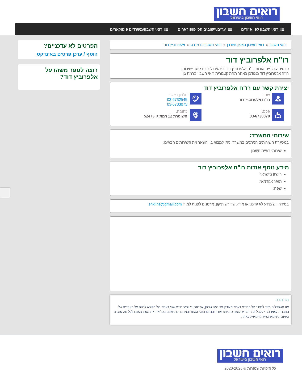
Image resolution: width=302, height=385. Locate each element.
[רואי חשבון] (252, 11)
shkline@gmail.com (165, 204)
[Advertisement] (200, 252)
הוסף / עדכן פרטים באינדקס (67, 54)
